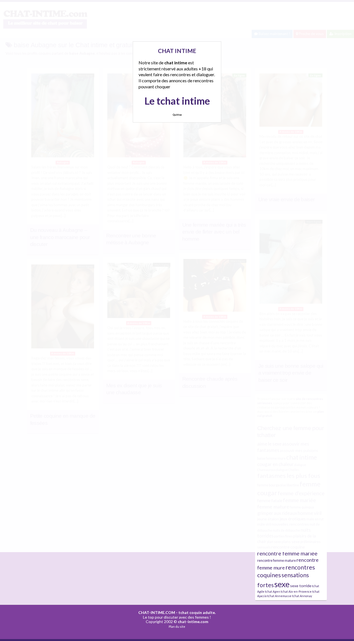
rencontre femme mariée (287, 553)
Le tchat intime (177, 101)
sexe (282, 584)
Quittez (177, 114)
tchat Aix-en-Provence (296, 591)
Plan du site (177, 626)
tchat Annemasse (279, 596)
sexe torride (300, 585)
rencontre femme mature (276, 560)
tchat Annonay (302, 596)
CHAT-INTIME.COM (156, 612)
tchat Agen (272, 591)
